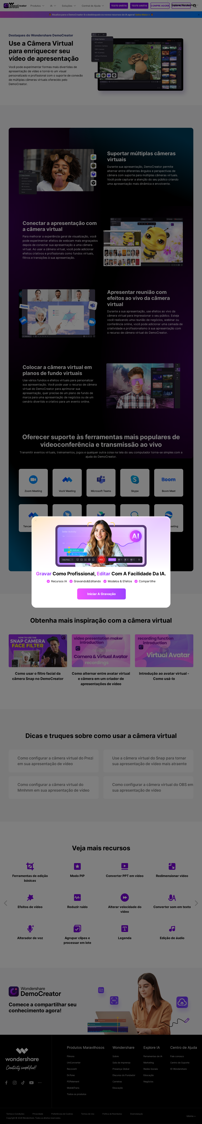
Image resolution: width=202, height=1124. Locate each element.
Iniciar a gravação (101, 594)
